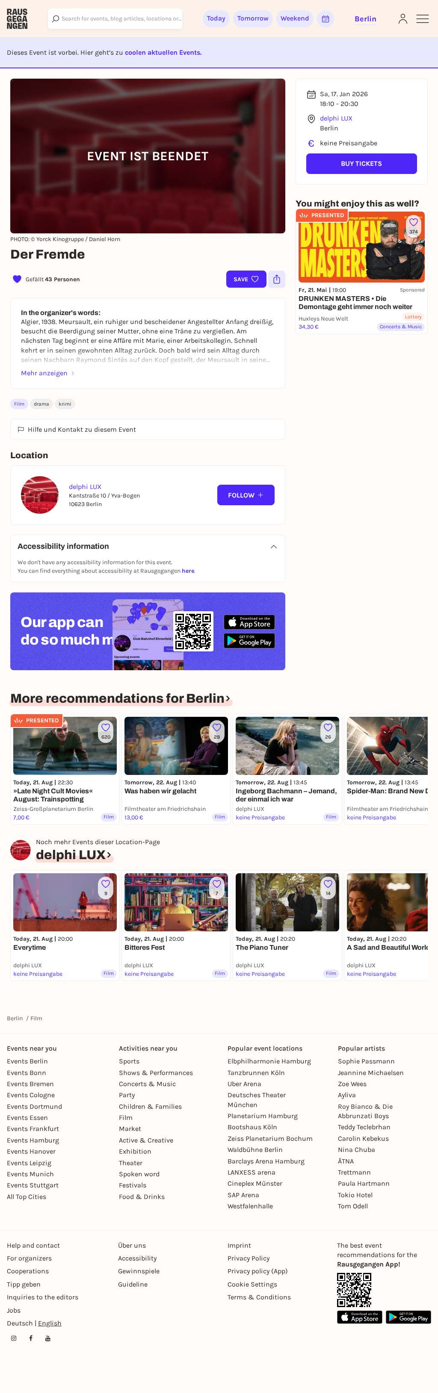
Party (127, 1095)
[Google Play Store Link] (408, 1317)
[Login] (403, 19)
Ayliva (347, 1095)
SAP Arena (243, 1195)
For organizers (29, 1258)
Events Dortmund (34, 1106)
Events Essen (27, 1117)
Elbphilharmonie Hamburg (269, 1061)
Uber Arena (244, 1084)
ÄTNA (346, 1161)
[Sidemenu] (422, 18)
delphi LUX (336, 118)
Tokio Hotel (355, 1195)
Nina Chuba (356, 1150)
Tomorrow (253, 18)
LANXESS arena (251, 1172)
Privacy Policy (248, 1258)
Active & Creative (146, 1140)
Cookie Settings (252, 1284)
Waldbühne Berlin (255, 1150)
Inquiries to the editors (42, 1297)
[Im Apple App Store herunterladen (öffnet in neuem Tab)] (249, 622)
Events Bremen (30, 1084)
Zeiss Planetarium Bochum (270, 1138)
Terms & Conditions (259, 1297)
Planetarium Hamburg (263, 1116)
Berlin (15, 1018)
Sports (129, 1061)
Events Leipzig (29, 1163)
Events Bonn (26, 1073)
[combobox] (115, 19)
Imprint (239, 1245)
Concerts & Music (147, 1084)
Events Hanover (31, 1151)
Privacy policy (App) (258, 1271)
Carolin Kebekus (363, 1138)
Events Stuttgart (33, 1185)
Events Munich (30, 1174)
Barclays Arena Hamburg (266, 1161)
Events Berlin (27, 1061)
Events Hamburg (33, 1140)
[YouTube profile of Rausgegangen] (48, 1338)
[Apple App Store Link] (359, 1317)
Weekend (295, 18)
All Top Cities (26, 1197)
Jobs (14, 1310)
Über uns (132, 1245)
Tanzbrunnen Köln (256, 1073)
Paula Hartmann (364, 1183)
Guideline (133, 1284)
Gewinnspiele (139, 1271)
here (188, 570)
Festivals (132, 1185)
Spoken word (139, 1174)
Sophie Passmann (366, 1061)
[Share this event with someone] (276, 279)
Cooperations (28, 1271)
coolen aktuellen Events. (163, 52)
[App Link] (354, 1290)
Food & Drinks (142, 1197)
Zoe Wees (352, 1084)
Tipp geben (24, 1284)
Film (19, 404)
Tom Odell (353, 1206)
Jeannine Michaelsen (371, 1073)
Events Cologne (31, 1095)
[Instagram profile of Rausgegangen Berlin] (14, 1338)
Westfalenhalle (250, 1206)
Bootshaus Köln (252, 1127)
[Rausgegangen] (17, 19)
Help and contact (33, 1245)
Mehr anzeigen (44, 373)
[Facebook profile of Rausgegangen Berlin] (31, 1338)
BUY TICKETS (361, 163)
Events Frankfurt (33, 1129)
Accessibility (137, 1258)
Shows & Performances (156, 1073)
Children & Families (150, 1106)
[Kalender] (325, 18)
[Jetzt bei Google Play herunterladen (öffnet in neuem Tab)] (249, 640)
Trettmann (354, 1172)
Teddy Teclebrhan (364, 1127)
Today (216, 18)
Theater (130, 1163)
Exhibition (135, 1151)
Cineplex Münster (255, 1183)
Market (130, 1129)
